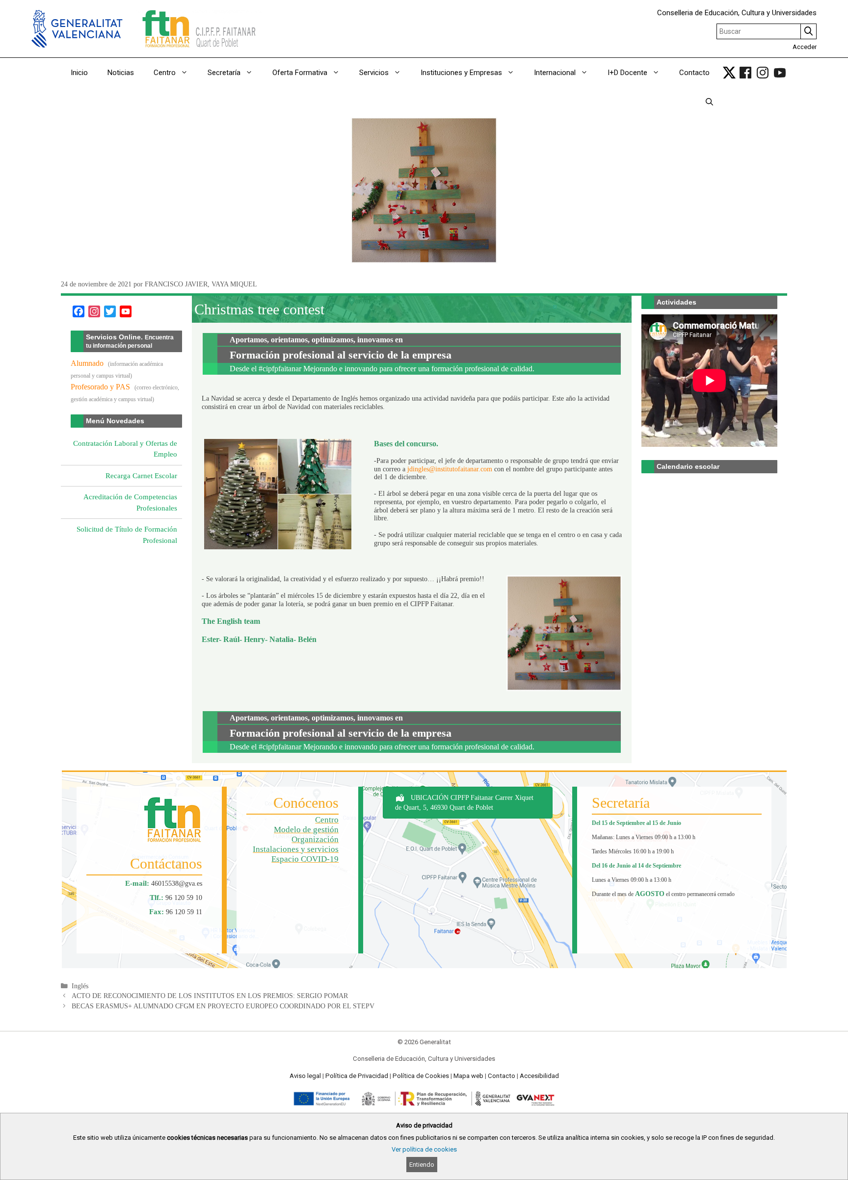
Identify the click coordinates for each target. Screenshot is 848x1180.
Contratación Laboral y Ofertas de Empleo (125, 449)
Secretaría (224, 72)
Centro (165, 72)
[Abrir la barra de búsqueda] (709, 102)
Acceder (805, 47)
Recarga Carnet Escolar (141, 476)
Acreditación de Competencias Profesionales (130, 502)
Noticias (120, 72)
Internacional (555, 72)
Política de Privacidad (356, 1075)
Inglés (80, 986)
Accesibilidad (539, 1075)
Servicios (374, 72)
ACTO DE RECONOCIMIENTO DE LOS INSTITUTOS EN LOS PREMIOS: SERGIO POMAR (210, 996)
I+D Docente (627, 72)
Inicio (79, 72)
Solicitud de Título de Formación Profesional (127, 534)
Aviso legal (305, 1075)
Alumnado (87, 363)
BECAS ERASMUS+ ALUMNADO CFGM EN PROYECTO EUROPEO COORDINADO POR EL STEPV (223, 1006)
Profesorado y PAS (100, 387)
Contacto (694, 72)
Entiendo (421, 1164)
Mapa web (468, 1075)
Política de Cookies (421, 1075)
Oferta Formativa (299, 72)
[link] (729, 72)
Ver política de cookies (424, 1149)
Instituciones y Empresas (461, 72)
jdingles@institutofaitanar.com (449, 469)
